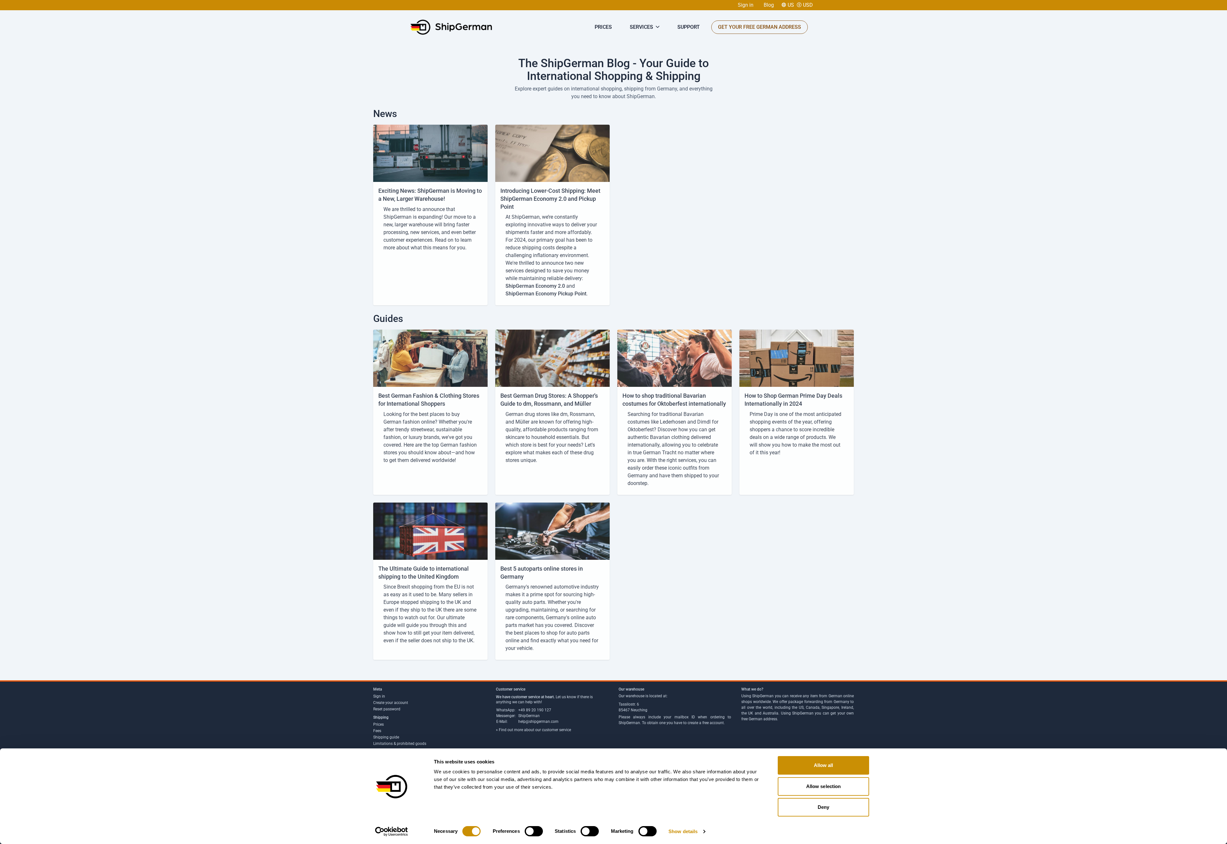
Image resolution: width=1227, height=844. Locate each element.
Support (688, 27)
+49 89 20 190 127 (534, 710)
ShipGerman (529, 716)
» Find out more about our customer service (533, 730)
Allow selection (823, 786)
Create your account (390, 702)
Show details (683, 831)
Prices (603, 27)
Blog (769, 5)
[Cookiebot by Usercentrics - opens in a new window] (392, 831)
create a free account (706, 723)
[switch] (534, 831)
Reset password (386, 709)
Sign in (745, 5)
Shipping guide (386, 737)
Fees (377, 731)
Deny (823, 807)
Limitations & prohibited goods (399, 743)
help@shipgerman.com (538, 721)
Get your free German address (759, 27)
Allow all (823, 765)
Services (642, 27)
